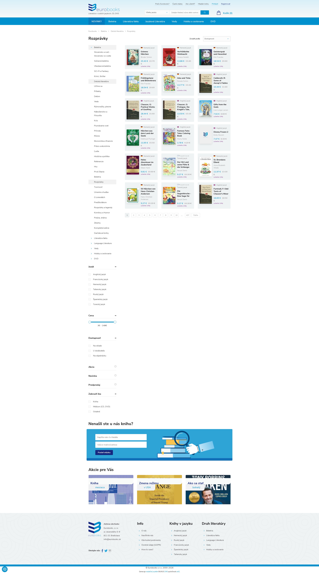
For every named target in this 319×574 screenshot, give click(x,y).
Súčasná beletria (101, 61)
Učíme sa (98, 86)
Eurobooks (92, 31)
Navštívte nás (147, 535)
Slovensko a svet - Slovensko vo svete (102, 54)
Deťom (97, 96)
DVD (213, 21)
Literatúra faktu (131, 21)
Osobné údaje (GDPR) (151, 545)
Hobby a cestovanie (194, 21)
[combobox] (157, 12)
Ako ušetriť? (190, 4)
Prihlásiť (215, 4)
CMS (166, 572)
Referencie (98, 161)
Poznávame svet (101, 125)
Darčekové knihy (101, 233)
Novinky (97, 21)
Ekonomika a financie (103, 141)
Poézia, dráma (100, 217)
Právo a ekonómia (102, 146)
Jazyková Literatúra (155, 21)
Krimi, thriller (100, 76)
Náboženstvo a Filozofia (100, 113)
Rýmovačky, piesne (102, 106)
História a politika (101, 156)
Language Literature (103, 243)
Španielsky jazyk (181, 549)
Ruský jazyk (179, 540)
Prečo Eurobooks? (162, 4)
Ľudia (96, 151)
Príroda (97, 130)
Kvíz (96, 120)
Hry (95, 166)
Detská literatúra (117, 31)
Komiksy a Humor (102, 212)
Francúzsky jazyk (181, 545)
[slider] (89, 322)
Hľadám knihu (203, 4)
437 (187, 215)
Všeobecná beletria (102, 66)
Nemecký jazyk (180, 535)
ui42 (178, 572)
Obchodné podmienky (151, 540)
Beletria (112, 21)
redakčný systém (152, 572)
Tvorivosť (98, 187)
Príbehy (97, 91)
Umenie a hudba (101, 192)
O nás (144, 530)
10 (176, 215)
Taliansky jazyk (180, 554)
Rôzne (97, 136)
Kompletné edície (101, 228)
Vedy (174, 21)
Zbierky (97, 223)
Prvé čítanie (99, 171)
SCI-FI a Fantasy (101, 71)
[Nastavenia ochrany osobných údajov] (5, 569)
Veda (96, 101)
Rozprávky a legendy (103, 207)
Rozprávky (98, 182)
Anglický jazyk (180, 530)
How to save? (147, 549)
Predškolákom (100, 202)
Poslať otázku (104, 452)
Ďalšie (195, 215)
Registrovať (225, 4)
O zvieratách (99, 197)
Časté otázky (177, 4)
